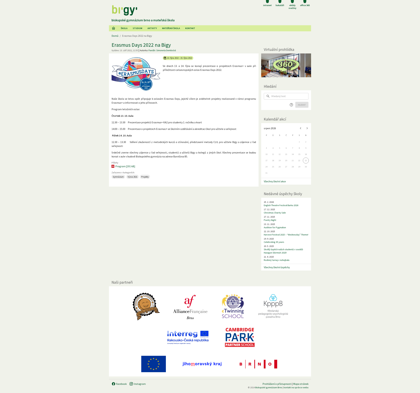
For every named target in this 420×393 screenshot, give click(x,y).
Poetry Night (270, 220)
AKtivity (152, 28)
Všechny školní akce (275, 181)
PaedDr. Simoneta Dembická (162, 50)
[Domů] (113, 28)
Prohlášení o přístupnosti (276, 383)
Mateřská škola (171, 28)
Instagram (139, 383)
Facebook (121, 383)
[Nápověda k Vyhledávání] (291, 105)
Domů (115, 35)
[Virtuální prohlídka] (286, 65)
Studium (137, 28)
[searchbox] (289, 96)
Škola (124, 28)
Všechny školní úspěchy (277, 267)
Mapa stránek (300, 383)
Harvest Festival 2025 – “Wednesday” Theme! (286, 234)
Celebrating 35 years (274, 242)
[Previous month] (300, 128)
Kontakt (190, 28)
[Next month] (307, 128)
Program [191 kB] (125, 166)
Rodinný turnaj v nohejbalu (276, 260)
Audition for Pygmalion (275, 227)
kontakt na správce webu (296, 387)
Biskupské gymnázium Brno (268, 387)
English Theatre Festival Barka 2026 (281, 205)
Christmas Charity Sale (275, 212)
